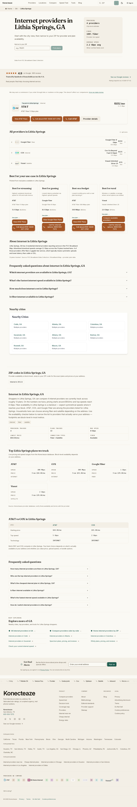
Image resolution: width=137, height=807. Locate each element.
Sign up (112, 664)
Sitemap (84, 710)
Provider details (90, 119)
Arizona (89, 739)
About (83, 697)
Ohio (54, 739)
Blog (80, 3)
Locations (42, 3)
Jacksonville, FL (112, 749)
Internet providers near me (12, 762)
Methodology (86, 700)
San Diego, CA (65, 749)
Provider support (87, 707)
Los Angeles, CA (52, 749)
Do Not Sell (119, 707)
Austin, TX (41, 749)
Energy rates (63, 720)
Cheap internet (64, 717)
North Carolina (71, 739)
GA (16, 9)
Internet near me (65, 713)
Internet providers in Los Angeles (15, 765)
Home (9, 9)
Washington (98, 739)
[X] (10, 719)
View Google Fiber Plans (52, 220)
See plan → (16, 217)
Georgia (61, 739)
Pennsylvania (39, 739)
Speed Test (63, 3)
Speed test (63, 700)
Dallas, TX (31, 749)
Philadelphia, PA (99, 749)
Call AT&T (72, 119)
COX (93, 525)
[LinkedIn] (19, 719)
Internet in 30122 (16, 382)
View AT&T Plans (21, 119)
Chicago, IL (77, 749)
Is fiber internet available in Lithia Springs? (31, 296)
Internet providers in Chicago (51, 762)
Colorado (117, 739)
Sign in (131, 3)
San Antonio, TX (20, 749)
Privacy (117, 697)
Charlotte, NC (8, 752)
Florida (21, 739)
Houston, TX (7, 749)
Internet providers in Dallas (38, 765)
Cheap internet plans (31, 762)
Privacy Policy (44, 670)
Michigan (81, 739)
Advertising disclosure (122, 700)
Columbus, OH (125, 749)
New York (29, 739)
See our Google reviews (120, 77)
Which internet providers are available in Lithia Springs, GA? (40, 272)
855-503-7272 (8, 714)
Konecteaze (7, 3)
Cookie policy (120, 713)
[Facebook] (5, 719)
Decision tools (64, 703)
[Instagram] (15, 719)
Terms (117, 703)
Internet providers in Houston (74, 762)
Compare (52, 3)
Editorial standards (87, 703)
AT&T (55, 525)
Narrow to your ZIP (21, 44)
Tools (73, 3)
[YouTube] (24, 719)
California (6, 739)
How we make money (96, 92)
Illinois (48, 739)
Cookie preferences (122, 710)
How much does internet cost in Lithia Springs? (33, 288)
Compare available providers (110, 219)
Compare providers (66, 697)
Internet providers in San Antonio (98, 762)
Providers (32, 3)
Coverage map (64, 707)
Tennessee (108, 739)
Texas (14, 739)
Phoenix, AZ (87, 749)
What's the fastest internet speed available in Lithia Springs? (40, 280)
